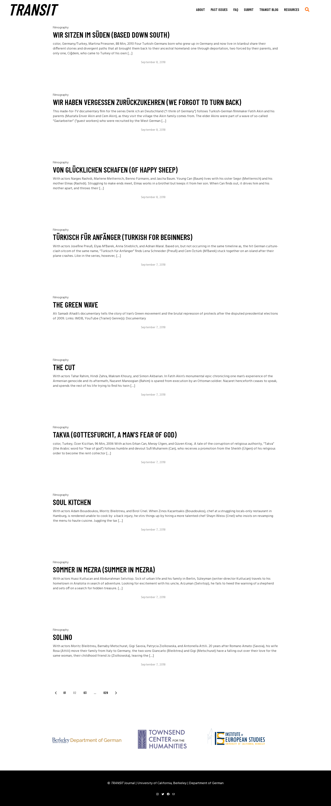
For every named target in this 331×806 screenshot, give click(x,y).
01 (64, 692)
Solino (62, 636)
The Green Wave (75, 304)
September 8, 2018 (153, 62)
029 (105, 692)
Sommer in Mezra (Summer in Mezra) (104, 569)
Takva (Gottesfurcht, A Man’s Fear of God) (115, 434)
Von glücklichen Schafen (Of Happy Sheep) (115, 169)
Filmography (61, 27)
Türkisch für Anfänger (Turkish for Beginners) (122, 236)
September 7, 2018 (153, 264)
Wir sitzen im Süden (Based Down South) (111, 34)
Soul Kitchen (72, 502)
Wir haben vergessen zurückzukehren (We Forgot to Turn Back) (147, 102)
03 (85, 692)
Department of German (206, 783)
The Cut (64, 367)
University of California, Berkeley (162, 783)
